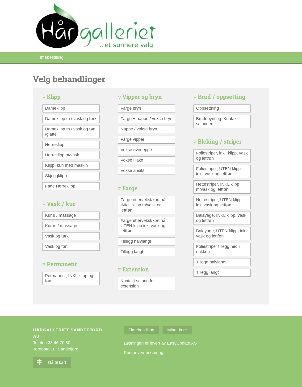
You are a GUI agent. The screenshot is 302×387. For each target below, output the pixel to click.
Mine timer (177, 330)
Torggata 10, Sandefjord (55, 349)
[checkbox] (71, 108)
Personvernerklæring (143, 352)
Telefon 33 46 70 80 (51, 342)
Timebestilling (50, 57)
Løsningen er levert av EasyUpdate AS (160, 343)
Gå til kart (56, 362)
